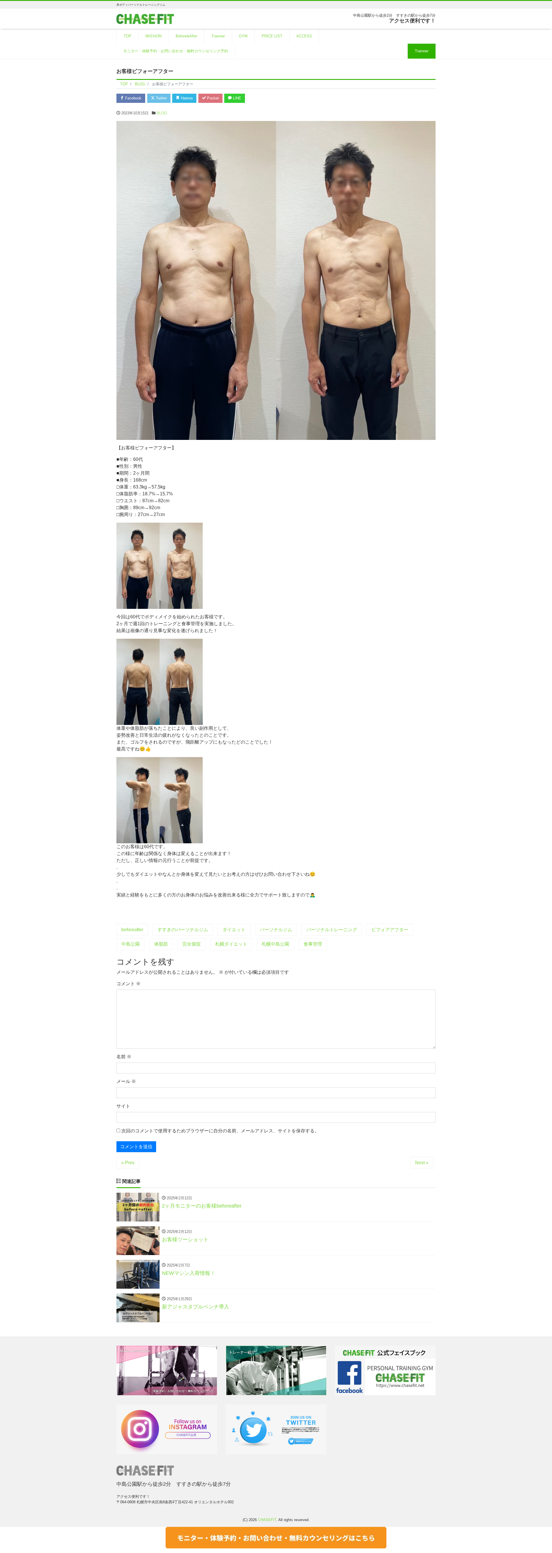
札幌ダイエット (231, 944)
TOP (127, 36)
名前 (123, 1056)
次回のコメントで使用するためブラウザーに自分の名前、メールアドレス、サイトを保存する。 (220, 1130)
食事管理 (313, 944)
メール (126, 1081)
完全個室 (191, 944)
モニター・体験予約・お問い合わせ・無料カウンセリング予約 (175, 51)
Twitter (161, 98)
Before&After (186, 36)
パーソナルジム (276, 929)
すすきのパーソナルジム (183, 929)
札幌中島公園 (275, 944)
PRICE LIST (272, 36)
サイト (123, 1106)
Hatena (186, 98)
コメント (128, 983)
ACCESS (304, 36)
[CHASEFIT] (145, 18)
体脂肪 (161, 944)
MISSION (153, 36)
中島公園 (130, 944)
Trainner (218, 36)
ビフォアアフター (389, 929)
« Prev (128, 1162)
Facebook (132, 98)
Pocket (212, 98)
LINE (236, 98)
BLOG (162, 113)
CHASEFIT (267, 1520)
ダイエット (234, 929)
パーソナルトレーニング (331, 929)
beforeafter (132, 929)
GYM (243, 36)
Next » (421, 1162)
